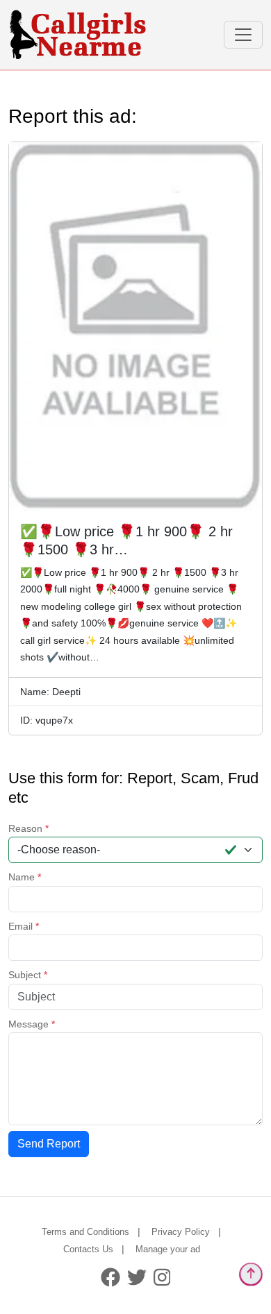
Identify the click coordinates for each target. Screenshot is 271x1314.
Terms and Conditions (85, 1232)
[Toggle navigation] (243, 35)
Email (23, 926)
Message (31, 1024)
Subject (27, 974)
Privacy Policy (180, 1232)
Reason (28, 828)
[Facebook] (110, 1276)
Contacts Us (88, 1249)
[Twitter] (137, 1276)
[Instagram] (162, 1276)
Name (24, 876)
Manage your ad (168, 1249)
